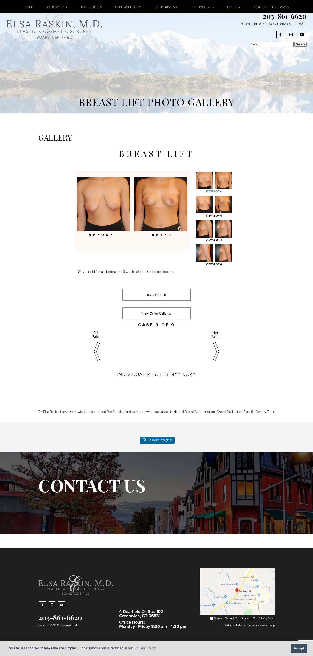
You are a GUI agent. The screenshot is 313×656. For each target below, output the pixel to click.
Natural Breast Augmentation (194, 412)
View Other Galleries (156, 313)
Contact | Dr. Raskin (271, 6)
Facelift (248, 412)
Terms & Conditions (236, 618)
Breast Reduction (229, 412)
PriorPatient (97, 334)
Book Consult (156, 294)
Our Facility (57, 6)
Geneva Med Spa (128, 6)
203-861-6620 (285, 17)
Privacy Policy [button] (145, 648)
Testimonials (203, 6)
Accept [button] (299, 648)
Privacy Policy (267, 618)
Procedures (91, 6)
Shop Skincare (166, 6)
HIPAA (253, 618)
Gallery (233, 6)
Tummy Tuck (264, 412)
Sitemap (218, 618)
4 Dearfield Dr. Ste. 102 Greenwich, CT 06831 (274, 24)
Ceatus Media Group (262, 625)
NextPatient (216, 334)
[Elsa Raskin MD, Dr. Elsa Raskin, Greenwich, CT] (54, 26)
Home (28, 6)
